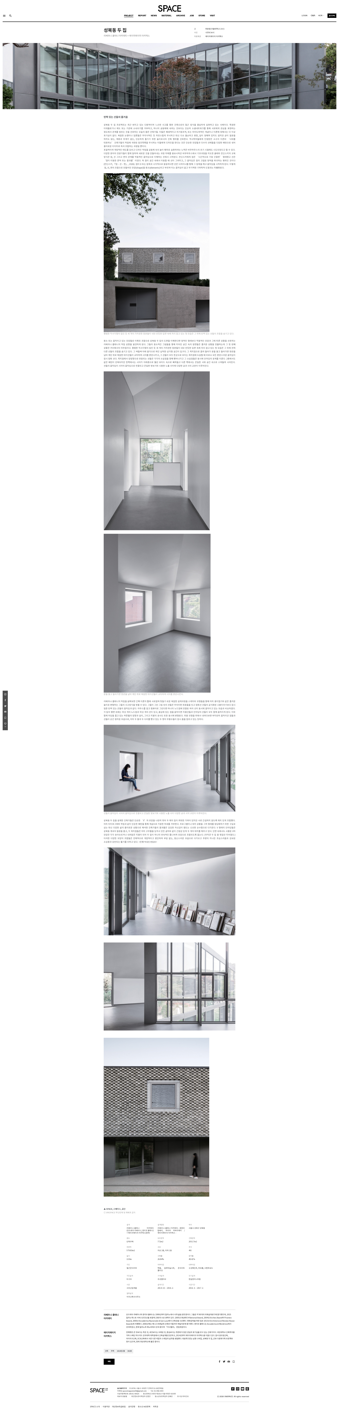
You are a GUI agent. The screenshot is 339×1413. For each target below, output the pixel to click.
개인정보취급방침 (119, 1407)
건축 (106, 1351)
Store (202, 16)
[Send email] (228, 1362)
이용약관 (106, 1407)
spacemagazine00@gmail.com (134, 1391)
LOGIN (304, 16)
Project (128, 16)
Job (192, 16)
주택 (112, 1351)
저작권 (155, 1407)
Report (142, 16)
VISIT (212, 16)
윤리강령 (131, 1407)
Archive (180, 16)
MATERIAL (167, 16)
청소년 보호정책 (144, 1407)
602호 (130, 1351)
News (154, 16)
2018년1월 (121, 1351)
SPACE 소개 (95, 1407)
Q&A (313, 16)
